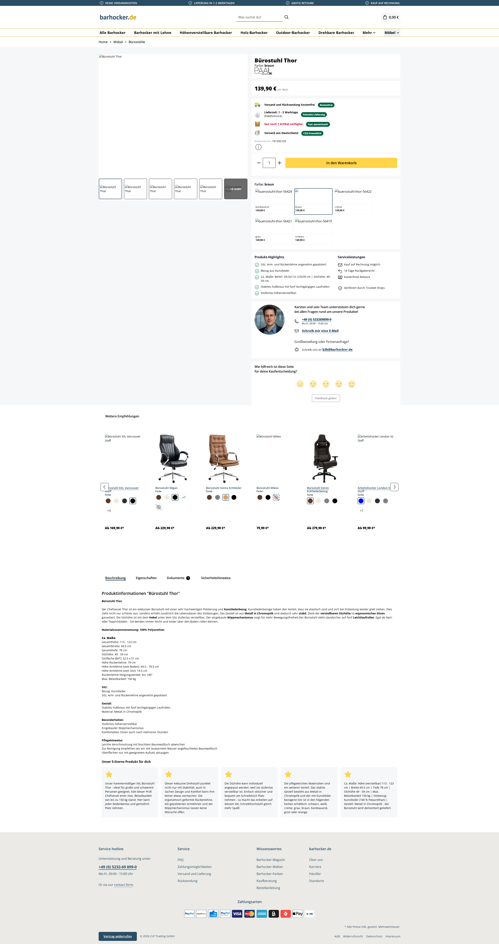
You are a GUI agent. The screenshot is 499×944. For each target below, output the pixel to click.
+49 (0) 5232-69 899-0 (118, 866)
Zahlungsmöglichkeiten (195, 867)
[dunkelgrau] (124, 501)
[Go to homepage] (118, 17)
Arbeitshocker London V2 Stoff (375, 489)
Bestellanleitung (268, 888)
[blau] (361, 501)
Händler (315, 874)
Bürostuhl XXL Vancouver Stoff (122, 489)
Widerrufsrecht (353, 936)
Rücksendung (187, 881)
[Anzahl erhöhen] (279, 163)
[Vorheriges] (105, 487)
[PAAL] (263, 71)
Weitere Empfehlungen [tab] (122, 416)
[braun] (108, 501)
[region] (249, 487)
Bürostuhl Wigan (166, 488)
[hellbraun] (225, 497)
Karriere (315, 867)
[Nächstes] (394, 487)
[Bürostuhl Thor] (173, 114)
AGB (337, 936)
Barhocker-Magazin (271, 860)
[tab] (115, 578)
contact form (123, 885)
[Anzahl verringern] (259, 163)
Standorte (316, 881)
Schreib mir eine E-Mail (320, 331)
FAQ (180, 860)
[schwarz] (132, 501)
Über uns (316, 860)
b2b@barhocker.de (337, 349)
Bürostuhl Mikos (268, 488)
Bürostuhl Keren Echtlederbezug (318, 489)
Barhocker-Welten (270, 867)
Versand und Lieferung (194, 874)
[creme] (116, 501)
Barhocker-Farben (270, 874)
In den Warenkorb (341, 162)
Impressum (393, 936)
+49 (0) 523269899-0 (316, 319)
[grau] (217, 497)
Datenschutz (374, 936)
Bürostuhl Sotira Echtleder (224, 488)
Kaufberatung (267, 881)
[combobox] (259, 17)
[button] (258, 147)
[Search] (286, 17)
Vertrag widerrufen (118, 936)
